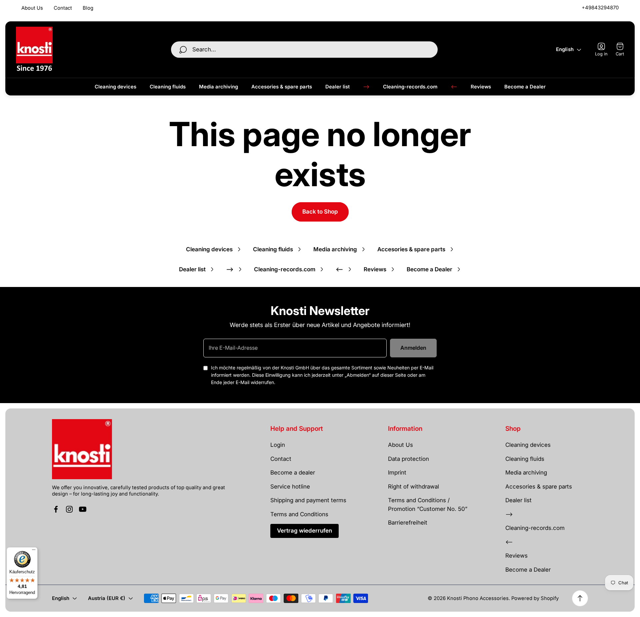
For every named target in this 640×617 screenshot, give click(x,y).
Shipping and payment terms (308, 500)
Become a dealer (292, 472)
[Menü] (34, 551)
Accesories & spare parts (411, 249)
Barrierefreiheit (407, 522)
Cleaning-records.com (284, 269)
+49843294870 (600, 8)
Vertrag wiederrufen (304, 530)
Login (277, 444)
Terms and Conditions (299, 514)
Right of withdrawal (413, 486)
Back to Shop (320, 211)
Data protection (408, 458)
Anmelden (413, 347)
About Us (32, 8)
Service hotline (290, 486)
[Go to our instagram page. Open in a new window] (69, 509)
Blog (88, 8)
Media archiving (335, 249)
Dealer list (192, 269)
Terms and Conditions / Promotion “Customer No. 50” (427, 504)
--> (230, 269)
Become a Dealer (429, 269)
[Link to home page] (82, 449)
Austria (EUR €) (106, 598)
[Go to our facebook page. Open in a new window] (56, 509)
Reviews (375, 269)
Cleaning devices (209, 249)
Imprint (397, 472)
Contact (63, 8)
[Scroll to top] (580, 598)
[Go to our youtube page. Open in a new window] (83, 509)
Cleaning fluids (273, 249)
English (565, 49)
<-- (339, 269)
